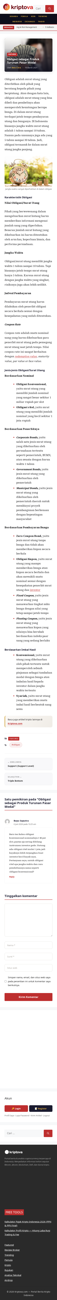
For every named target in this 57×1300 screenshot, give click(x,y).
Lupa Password (22, 1115)
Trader (41, 21)
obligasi (16, 744)
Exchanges (30, 21)
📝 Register (41, 1108)
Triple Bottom (15, 780)
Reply (11, 876)
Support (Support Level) (21, 765)
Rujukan (9, 1270)
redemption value (26, 356)
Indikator (17, 21)
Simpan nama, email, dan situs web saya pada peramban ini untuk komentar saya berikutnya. (29, 981)
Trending (42, 16)
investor (35, 590)
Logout (46, 1115)
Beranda (14, 16)
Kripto (8, 1265)
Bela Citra (16, 67)
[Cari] (49, 8)
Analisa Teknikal (13, 1275)
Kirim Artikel (36, 1115)
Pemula (24, 16)
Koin (33, 16)
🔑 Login (16, 1108)
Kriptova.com (15, 723)
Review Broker (12, 1249)
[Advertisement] (28, 1051)
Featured (12, 54)
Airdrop (9, 1280)
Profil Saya (9, 1115)
